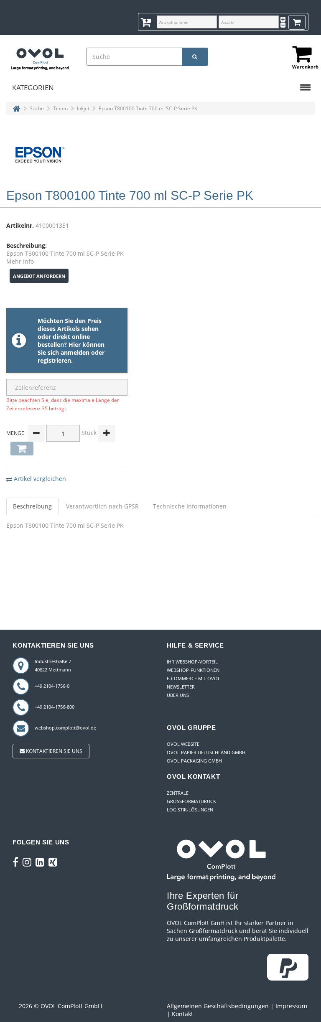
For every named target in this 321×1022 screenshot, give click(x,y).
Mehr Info (20, 261)
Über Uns (178, 695)
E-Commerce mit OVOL (193, 678)
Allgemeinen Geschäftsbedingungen (218, 1006)
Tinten (60, 108)
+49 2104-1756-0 (52, 686)
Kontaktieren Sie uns (53, 751)
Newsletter (181, 687)
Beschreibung (32, 506)
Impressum (291, 1006)
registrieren (54, 360)
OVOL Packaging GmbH (194, 761)
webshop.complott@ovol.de (65, 728)
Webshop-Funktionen (193, 670)
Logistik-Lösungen (190, 809)
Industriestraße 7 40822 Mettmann (53, 665)
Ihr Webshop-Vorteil (192, 661)
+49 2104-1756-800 (54, 707)
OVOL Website (183, 744)
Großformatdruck (191, 801)
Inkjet (83, 108)
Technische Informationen (190, 506)
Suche (37, 108)
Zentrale (178, 793)
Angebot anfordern (39, 276)
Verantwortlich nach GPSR (102, 506)
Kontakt (182, 1014)
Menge (15, 433)
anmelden (75, 352)
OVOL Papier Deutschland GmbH (206, 752)
